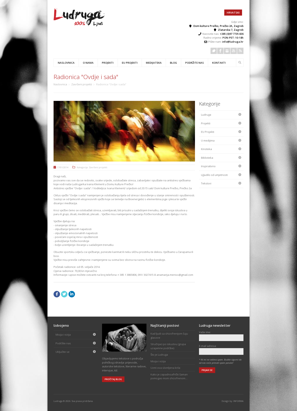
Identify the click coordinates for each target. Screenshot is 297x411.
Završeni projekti (81, 84)
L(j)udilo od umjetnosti (214, 175)
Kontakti (219, 62)
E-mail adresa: (207, 346)
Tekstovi (206, 183)
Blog (173, 62)
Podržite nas (194, 62)
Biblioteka (207, 158)
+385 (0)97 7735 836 (231, 34)
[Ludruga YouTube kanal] (234, 51)
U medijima (208, 140)
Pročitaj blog (113, 379)
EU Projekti (130, 62)
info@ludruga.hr (232, 41)
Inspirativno (208, 166)
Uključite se (63, 352)
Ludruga (206, 114)
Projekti (205, 123)
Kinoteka (206, 149)
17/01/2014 (62, 167)
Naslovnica (66, 62)
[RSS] (240, 51)
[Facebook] (220, 51)
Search (239, 62)
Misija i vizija (63, 334)
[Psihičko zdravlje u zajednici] (79, 25)
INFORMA (238, 401)
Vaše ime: (205, 332)
